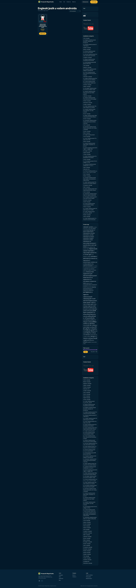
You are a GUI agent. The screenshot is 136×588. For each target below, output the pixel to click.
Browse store (85, 1)
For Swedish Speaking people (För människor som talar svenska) (89, 110)
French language (86, 136)
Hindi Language (86, 38)
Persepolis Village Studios (46, 1)
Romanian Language (87, 200)
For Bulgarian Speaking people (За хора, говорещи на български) (89, 41)
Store (60, 576)
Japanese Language (87, 95)
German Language (87, 118)
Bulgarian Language (87, 67)
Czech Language (86, 124)
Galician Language (87, 175)
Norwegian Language (87, 150)
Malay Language (86, 133)
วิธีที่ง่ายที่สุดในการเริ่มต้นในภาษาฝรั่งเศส (90, 329)
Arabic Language (86, 216)
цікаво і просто (91, 302)
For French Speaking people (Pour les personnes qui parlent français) (89, 73)
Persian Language (86, 131)
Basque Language (86, 49)
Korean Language (86, 113)
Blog (60, 580)
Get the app (93, 1)
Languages (61, 575)
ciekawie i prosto (88, 227)
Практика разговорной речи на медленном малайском (89, 289)
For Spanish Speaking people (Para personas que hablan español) (89, 93)
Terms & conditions (89, 575)
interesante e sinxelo (89, 233)
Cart (64, 1)
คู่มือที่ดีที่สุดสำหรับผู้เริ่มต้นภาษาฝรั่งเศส (89, 312)
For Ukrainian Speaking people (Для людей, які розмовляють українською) (89, 179)
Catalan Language (86, 86)
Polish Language (86, 167)
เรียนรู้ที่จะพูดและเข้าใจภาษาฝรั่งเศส (90, 340)
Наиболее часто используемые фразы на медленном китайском (90, 285)
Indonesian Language (87, 76)
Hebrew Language (87, 206)
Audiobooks (61, 578)
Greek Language (86, 192)
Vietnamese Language (87, 102)
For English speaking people (89, 134)
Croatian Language (87, 104)
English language (86, 152)
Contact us (69, 1)
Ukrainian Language (87, 84)
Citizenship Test (86, 169)
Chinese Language (87, 100)
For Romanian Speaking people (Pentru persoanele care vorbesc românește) (90, 128)
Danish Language (86, 141)
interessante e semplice (88, 238)
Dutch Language (86, 174)
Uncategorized (86, 561)
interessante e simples (88, 239)
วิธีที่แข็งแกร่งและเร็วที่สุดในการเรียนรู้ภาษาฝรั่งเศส (90, 332)
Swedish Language (87, 47)
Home (60, 1)
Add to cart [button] (42, 33)
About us (74, 1)
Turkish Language (86, 154)
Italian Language (86, 187)
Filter (85, 351)
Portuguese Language (87, 185)
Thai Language (86, 65)
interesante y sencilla (88, 235)
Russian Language (87, 214)
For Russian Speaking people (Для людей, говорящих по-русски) (89, 144)
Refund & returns (89, 578)
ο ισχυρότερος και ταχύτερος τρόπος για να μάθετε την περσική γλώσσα (89, 270)
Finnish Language (86, 159)
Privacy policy (88, 576)
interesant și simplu (88, 236)
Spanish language (86, 201)
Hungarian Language (87, 57)
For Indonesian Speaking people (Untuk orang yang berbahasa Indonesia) (89, 122)
